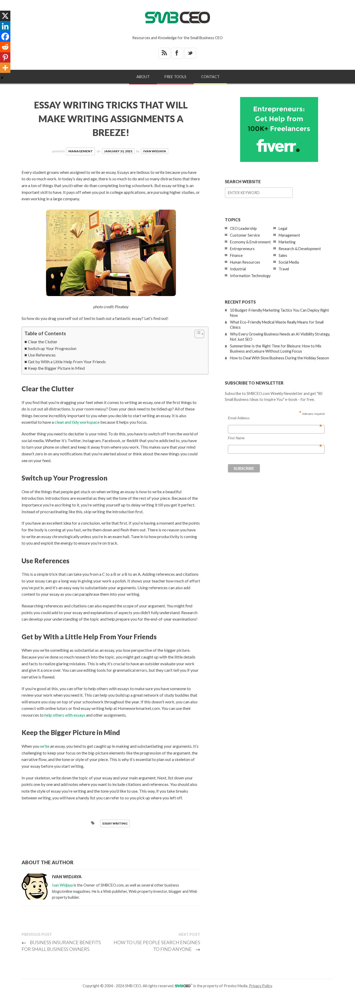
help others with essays (64, 714)
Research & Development (300, 248)
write (44, 746)
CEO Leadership (243, 228)
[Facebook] (5, 36)
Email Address (275, 418)
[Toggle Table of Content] (197, 334)
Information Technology (250, 275)
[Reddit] (5, 47)
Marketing (287, 242)
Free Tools (175, 76)
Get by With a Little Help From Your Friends (67, 361)
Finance (236, 255)
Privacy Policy (260, 986)
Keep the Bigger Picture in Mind (56, 368)
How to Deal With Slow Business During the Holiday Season (279, 358)
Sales (283, 255)
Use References (42, 354)
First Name (275, 438)
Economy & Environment (250, 242)
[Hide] (2, 78)
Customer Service (245, 235)
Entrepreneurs (242, 248)
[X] (5, 16)
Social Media (289, 262)
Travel (284, 269)
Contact (210, 76)
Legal (283, 228)
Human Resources (245, 262)
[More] (5, 68)
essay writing (114, 823)
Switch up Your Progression (52, 348)
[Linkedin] (5, 26)
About (143, 76)
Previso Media (235, 986)
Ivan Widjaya (154, 151)
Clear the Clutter (42, 341)
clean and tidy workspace (77, 422)
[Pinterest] (5, 57)
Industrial (238, 269)
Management (80, 151)
